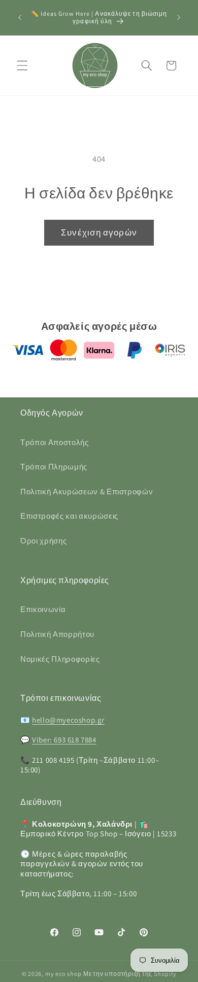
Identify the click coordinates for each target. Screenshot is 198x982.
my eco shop (63, 973)
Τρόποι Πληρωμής (53, 466)
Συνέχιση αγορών (99, 232)
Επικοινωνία (42, 609)
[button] (22, 65)
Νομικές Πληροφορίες (60, 659)
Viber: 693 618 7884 (64, 739)
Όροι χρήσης (43, 540)
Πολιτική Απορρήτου (57, 634)
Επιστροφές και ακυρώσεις (69, 516)
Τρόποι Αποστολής (54, 442)
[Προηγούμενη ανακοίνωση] (20, 17)
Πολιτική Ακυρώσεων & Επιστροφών (86, 491)
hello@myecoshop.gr (68, 720)
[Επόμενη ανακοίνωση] (179, 17)
